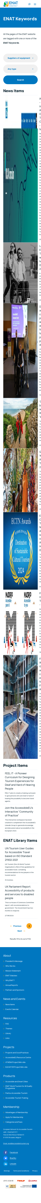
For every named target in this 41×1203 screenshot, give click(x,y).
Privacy (34, 1171)
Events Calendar (12, 1009)
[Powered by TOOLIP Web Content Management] (21, 1181)
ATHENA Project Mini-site (15, 1062)
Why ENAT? (10, 980)
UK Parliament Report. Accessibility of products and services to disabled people (19, 892)
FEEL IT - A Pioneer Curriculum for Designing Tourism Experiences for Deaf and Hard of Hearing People (20, 781)
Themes (8, 1028)
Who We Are (10, 966)
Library (8, 1033)
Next (19, 931)
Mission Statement (13, 971)
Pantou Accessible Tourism (16, 1093)
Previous (17, 926)
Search (29, 4)
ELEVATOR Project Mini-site (16, 1067)
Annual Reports (11, 985)
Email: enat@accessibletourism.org (16, 1143)
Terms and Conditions (21, 1171)
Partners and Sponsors (14, 990)
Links (7, 1038)
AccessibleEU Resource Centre (18, 1057)
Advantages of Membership (16, 1112)
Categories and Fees (13, 1122)
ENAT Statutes (11, 975)
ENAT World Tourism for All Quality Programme (18, 1087)
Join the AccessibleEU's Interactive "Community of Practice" (19, 811)
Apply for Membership (14, 1117)
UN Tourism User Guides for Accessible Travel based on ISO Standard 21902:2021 (19, 854)
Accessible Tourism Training (16, 1098)
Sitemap (7, 1171)
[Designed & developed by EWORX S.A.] (33, 1181)
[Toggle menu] (35, 4)
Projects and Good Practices (17, 1052)
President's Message (14, 961)
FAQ (7, 1024)
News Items (10, 1004)
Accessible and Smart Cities (16, 1081)
